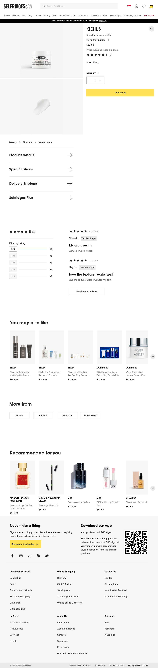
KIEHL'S (93, 29)
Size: (92, 62)
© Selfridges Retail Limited (20, 665)
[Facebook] (12, 558)
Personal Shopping (20, 596)
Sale (106, 622)
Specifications (21, 169)
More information (95, 39)
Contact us (15, 577)
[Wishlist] (144, 6)
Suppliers (62, 641)
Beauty (13, 142)
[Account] (136, 6)
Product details (21, 155)
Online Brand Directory (69, 602)
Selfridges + (63, 590)
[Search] (44, 6)
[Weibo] (46, 558)
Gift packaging (17, 608)
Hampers (109, 628)
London (108, 577)
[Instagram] (21, 558)
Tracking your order (68, 596)
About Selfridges (66, 628)
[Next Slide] (152, 356)
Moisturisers (45, 142)
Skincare (27, 142)
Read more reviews (86, 291)
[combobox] (81, 6)
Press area (63, 647)
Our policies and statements (72, 653)
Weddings (109, 634)
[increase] (100, 80)
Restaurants (16, 628)
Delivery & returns (23, 183)
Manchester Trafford (115, 590)
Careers (61, 634)
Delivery (61, 577)
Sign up (102, 20)
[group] (79, 356)
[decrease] (90, 80)
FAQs (12, 584)
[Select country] (129, 6)
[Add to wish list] (151, 29)
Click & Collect (64, 584)
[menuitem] (7, 15)
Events (13, 641)
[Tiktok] (29, 558)
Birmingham (111, 584)
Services (14, 634)
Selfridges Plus (21, 197)
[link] (22, 373)
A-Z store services (20, 622)
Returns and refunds (21, 590)
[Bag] (151, 6)
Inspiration (63, 622)
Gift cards (15, 602)
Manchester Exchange (116, 596)
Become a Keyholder (23, 544)
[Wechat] (38, 558)
